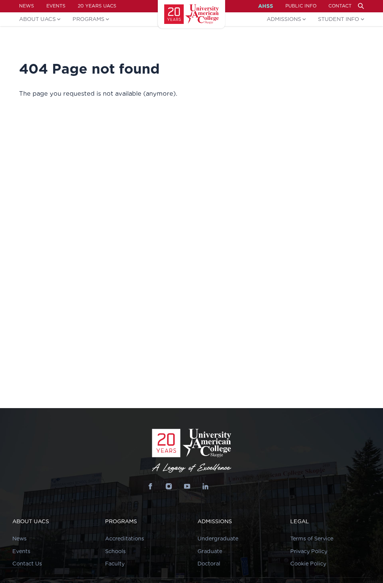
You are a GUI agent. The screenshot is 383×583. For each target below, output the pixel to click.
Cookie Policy (308, 563)
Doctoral (208, 563)
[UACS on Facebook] (150, 486)
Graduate (209, 551)
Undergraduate (217, 538)
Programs (88, 19)
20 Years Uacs (97, 6)
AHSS (265, 6)
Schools (115, 551)
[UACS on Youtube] (187, 486)
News (26, 6)
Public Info (300, 6)
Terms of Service (311, 538)
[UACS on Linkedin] (205, 486)
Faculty (115, 563)
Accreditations (124, 538)
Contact (340, 6)
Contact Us (27, 563)
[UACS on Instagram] (169, 486)
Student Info (338, 19)
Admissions (284, 19)
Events (55, 6)
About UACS (37, 19)
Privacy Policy (308, 551)
